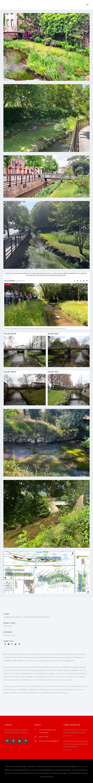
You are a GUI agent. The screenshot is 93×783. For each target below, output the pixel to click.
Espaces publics (9, 635)
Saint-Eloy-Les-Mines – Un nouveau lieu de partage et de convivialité (75, 731)
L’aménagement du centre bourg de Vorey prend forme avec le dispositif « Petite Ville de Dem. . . (75, 744)
